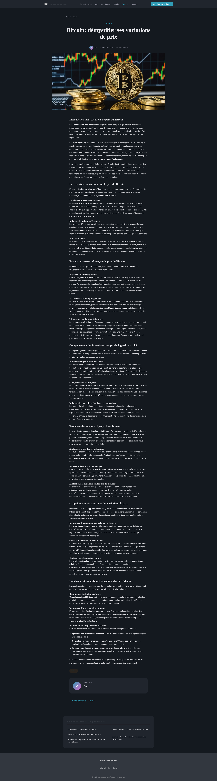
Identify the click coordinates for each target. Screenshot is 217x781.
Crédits (116, 4)
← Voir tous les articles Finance (82, 701)
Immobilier (134, 4)
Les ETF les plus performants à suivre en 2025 (84, 734)
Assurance (99, 4)
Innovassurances (55, 4)
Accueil (83, 4)
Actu (90, 4)
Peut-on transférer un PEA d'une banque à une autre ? (130, 730)
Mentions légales (104, 768)
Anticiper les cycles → (162, 4)
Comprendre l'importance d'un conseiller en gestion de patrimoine (86, 741)
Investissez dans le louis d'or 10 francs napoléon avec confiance (129, 738)
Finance (125, 4)
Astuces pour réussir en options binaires (82, 729)
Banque (108, 4)
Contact (116, 768)
